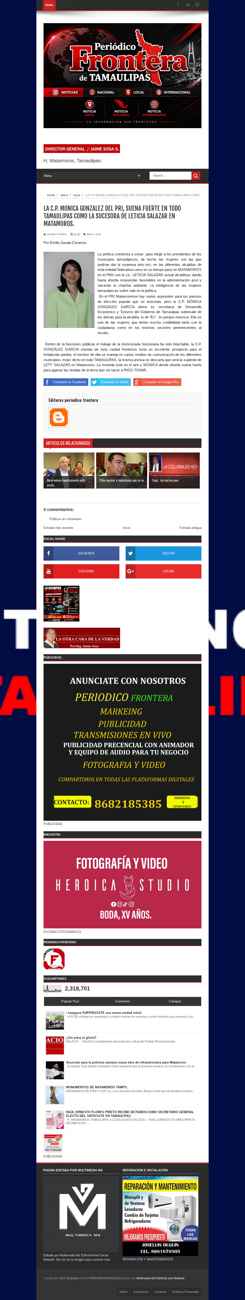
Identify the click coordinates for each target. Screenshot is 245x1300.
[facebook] (178, 5)
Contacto (160, 1292)
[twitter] (187, 5)
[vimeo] (197, 5)
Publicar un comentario (65, 519)
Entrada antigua (190, 528)
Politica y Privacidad (185, 1292)
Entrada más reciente (58, 528)
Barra (90, 234)
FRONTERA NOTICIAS (104, 1278)
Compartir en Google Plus (161, 382)
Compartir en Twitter (114, 382)
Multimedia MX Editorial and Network (160, 1278)
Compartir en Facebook (70, 382)
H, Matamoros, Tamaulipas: (73, 160)
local (98, 234)
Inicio (126, 528)
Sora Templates (69, 1278)
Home (124, 1292)
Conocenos (141, 1292)
